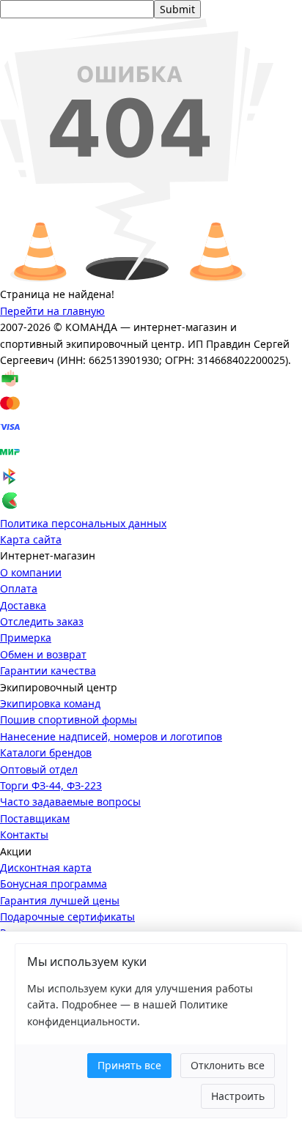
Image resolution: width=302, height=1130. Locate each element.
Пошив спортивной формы (68, 719)
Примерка (25, 637)
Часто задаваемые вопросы (70, 802)
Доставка (23, 605)
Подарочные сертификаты (67, 916)
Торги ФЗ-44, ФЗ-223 (51, 785)
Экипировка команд (50, 703)
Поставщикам (35, 818)
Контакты (24, 834)
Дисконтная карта (46, 867)
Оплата (18, 588)
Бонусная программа (53, 884)
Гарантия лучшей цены (59, 900)
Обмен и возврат (43, 654)
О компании (31, 572)
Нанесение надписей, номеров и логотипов (111, 736)
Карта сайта (31, 539)
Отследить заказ (42, 621)
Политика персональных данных (83, 523)
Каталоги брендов (46, 752)
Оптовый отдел (39, 769)
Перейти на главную (52, 311)
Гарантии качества (48, 670)
